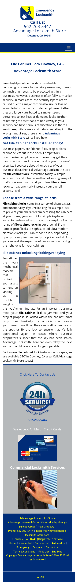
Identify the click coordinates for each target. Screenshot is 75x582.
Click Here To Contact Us (37, 374)
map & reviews (46, 526)
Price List (44, 551)
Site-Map (57, 551)
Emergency (23, 547)
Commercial (41, 543)
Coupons (38, 547)
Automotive (58, 543)
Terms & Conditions (24, 551)
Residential (25, 543)
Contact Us (52, 547)
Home (12, 543)
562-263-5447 (37, 26)
